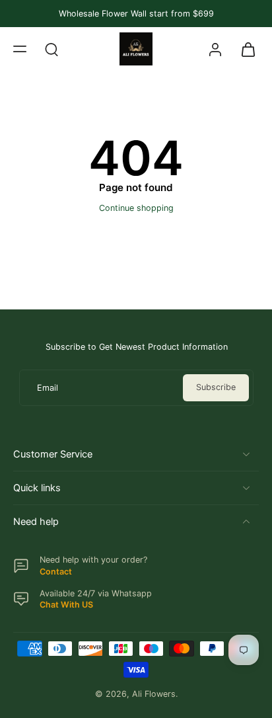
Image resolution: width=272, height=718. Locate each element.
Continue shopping (136, 208)
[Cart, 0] (244, 48)
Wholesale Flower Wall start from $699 (136, 14)
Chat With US (66, 605)
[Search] (51, 49)
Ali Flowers (154, 694)
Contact (56, 572)
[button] (19, 49)
